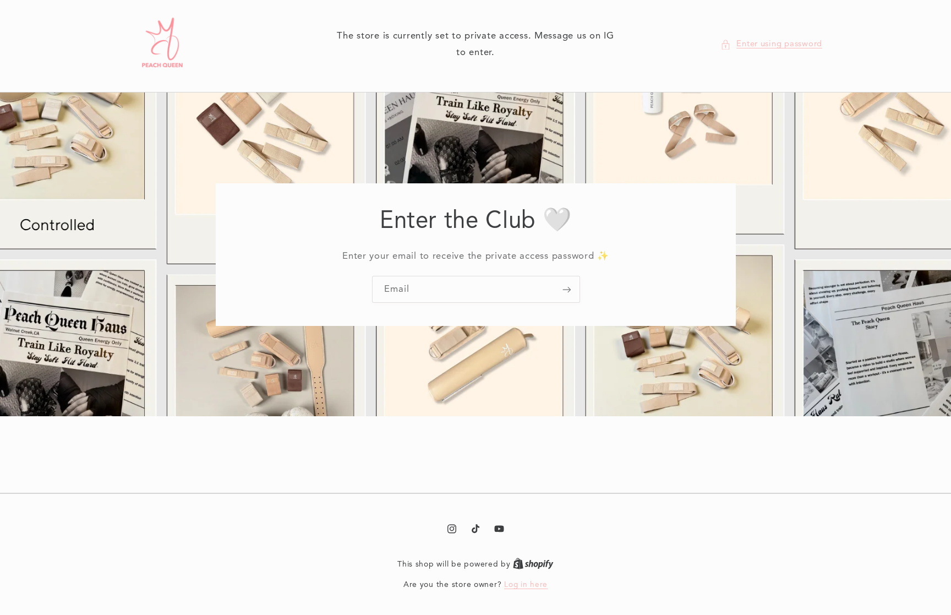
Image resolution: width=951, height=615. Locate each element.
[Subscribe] (566, 289)
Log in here (526, 585)
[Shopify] (533, 564)
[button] (771, 44)
